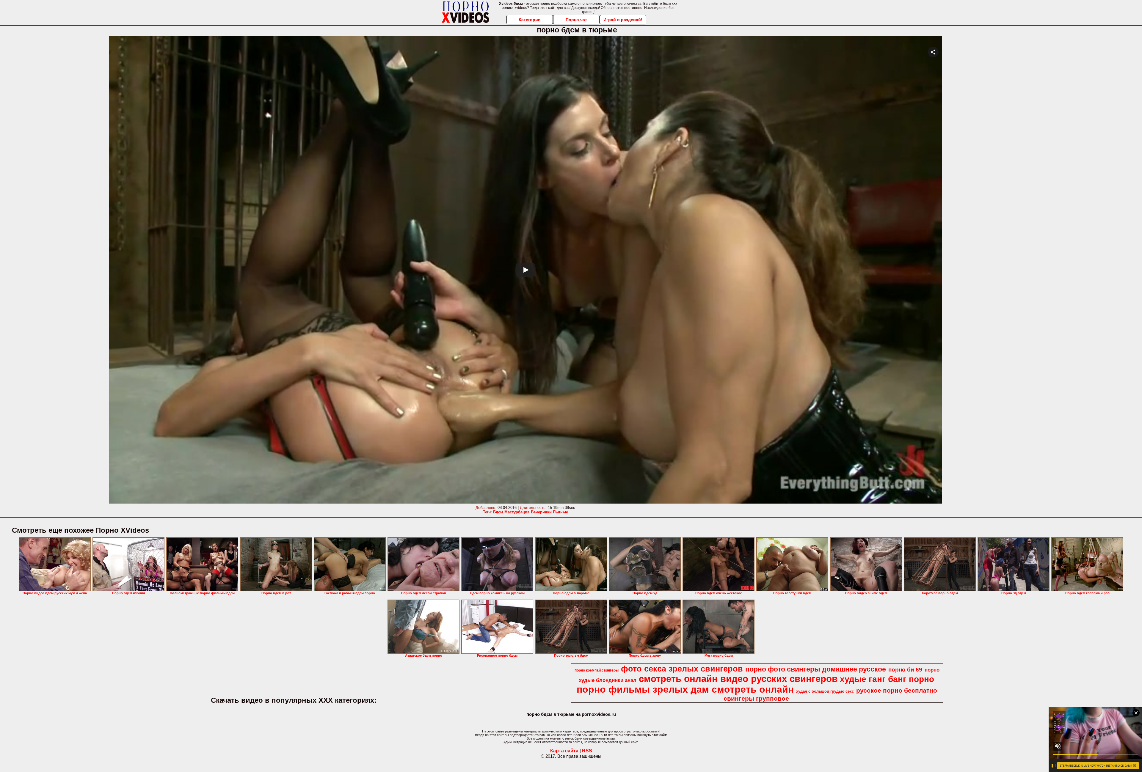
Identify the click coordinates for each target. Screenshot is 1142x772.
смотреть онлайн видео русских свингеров (738, 679)
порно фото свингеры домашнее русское (815, 669)
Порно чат (576, 19)
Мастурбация (517, 512)
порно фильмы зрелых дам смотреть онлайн (685, 689)
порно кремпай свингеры (597, 670)
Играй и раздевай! (622, 19)
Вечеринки (541, 512)
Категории (530, 19)
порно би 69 (905, 669)
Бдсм (498, 512)
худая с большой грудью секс (825, 691)
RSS (587, 750)
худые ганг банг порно (887, 679)
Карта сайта (564, 750)
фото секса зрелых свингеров (682, 668)
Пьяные (560, 512)
